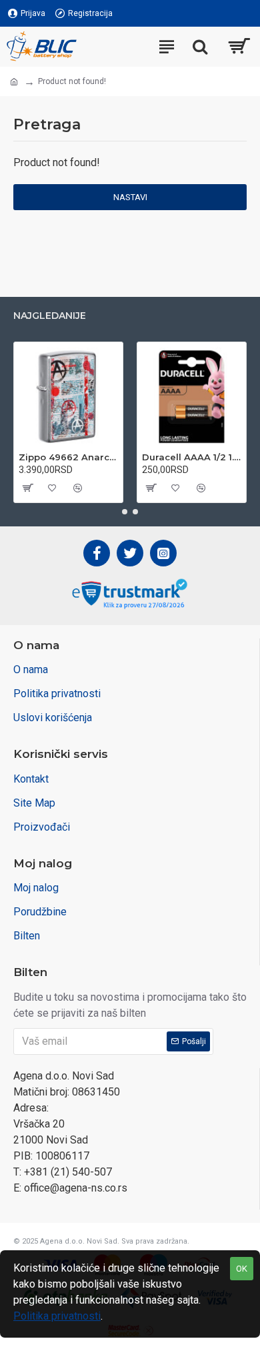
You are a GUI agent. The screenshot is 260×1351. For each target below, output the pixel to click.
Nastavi (130, 197)
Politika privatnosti (57, 1316)
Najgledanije (49, 316)
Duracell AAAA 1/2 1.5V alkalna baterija (191, 457)
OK (241, 1269)
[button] (124, 511)
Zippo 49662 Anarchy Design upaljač (68, 457)
